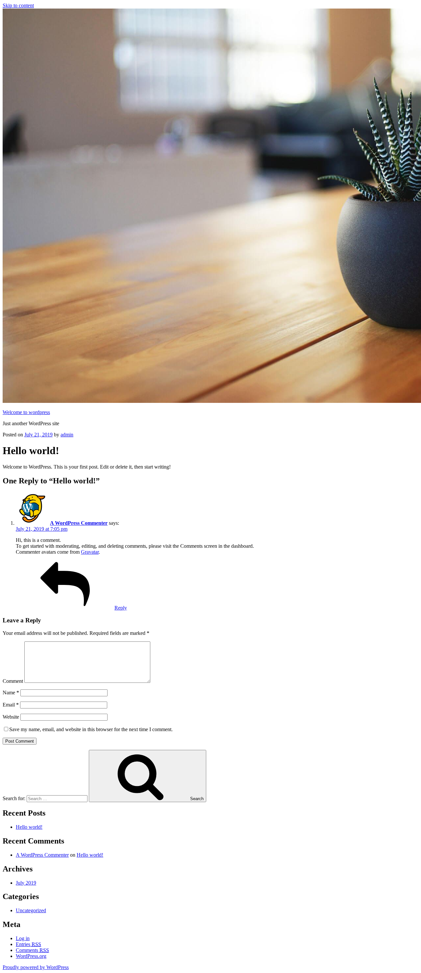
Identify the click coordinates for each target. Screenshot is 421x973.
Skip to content (18, 5)
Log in (23, 938)
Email (11, 704)
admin (67, 434)
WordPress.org (31, 956)
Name (11, 692)
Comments (32, 950)
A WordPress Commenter (79, 523)
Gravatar (90, 552)
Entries (28, 944)
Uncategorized (31, 910)
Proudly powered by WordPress (36, 967)
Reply (120, 608)
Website (11, 717)
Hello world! (29, 827)
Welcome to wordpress (26, 412)
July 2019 (26, 883)
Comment (13, 681)
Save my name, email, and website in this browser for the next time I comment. (91, 729)
